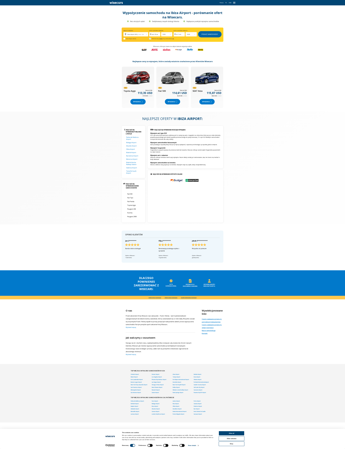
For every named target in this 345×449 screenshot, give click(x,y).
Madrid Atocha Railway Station (131, 163)
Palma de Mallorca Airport (137, 401)
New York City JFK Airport (179, 384)
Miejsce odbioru (128, 30)
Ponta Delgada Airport (178, 414)
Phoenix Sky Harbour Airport (159, 379)
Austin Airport (155, 392)
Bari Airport (197, 409)
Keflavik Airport (135, 403)
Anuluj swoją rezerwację (155, 297)
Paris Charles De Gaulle (199, 411)
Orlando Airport (135, 374)
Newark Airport (156, 390)
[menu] (234, 3)
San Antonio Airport (136, 392)
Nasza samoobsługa (208, 331)
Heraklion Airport (177, 409)
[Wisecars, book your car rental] (116, 2)
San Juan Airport (198, 414)
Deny (231, 444)
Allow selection (231, 438)
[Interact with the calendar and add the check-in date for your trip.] (154, 34)
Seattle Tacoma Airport (200, 384)
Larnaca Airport (135, 414)
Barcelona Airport (132, 156)
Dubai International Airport (180, 411)
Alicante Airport (131, 146)
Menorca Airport (131, 159)
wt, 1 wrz (178, 34)
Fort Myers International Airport (181, 379)
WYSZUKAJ (137, 101)
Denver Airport (155, 374)
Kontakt (205, 333)
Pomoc (222, 2)
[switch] (150, 445)
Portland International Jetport (201, 382)
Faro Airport (155, 401)
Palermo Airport (198, 406)
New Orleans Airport (157, 387)
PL (226, 2)
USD (230, 2)
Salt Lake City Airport (199, 387)
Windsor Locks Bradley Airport (180, 390)
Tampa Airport (176, 377)
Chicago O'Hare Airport (158, 384)
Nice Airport (176, 403)
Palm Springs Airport (178, 392)
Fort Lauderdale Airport (137, 379)
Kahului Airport (197, 374)
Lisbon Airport (176, 401)
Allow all (231, 433)
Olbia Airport (130, 149)
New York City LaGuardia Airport (139, 384)
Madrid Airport (131, 152)
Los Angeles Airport (157, 377)
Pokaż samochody (210, 34)
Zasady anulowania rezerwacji (188, 297)
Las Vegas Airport (156, 382)
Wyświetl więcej (131, 327)
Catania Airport (198, 403)
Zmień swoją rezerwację (171, 297)
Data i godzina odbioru (156, 30)
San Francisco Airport (136, 387)
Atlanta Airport (197, 379)
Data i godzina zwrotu (181, 30)
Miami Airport (134, 377)
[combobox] (162, 34)
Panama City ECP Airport (200, 392)
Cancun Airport (155, 411)
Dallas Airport (176, 387)
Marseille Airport (135, 411)
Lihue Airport (176, 374)
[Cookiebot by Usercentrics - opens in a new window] (110, 445)
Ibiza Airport (155, 406)
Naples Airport (134, 406)
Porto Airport (197, 401)
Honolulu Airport (177, 382)
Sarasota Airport (198, 390)
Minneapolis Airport (136, 390)
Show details (192, 445)
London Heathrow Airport (158, 414)
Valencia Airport (131, 168)
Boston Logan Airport (136, 382)
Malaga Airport (131, 143)
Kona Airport (197, 377)
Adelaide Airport (135, 409)
